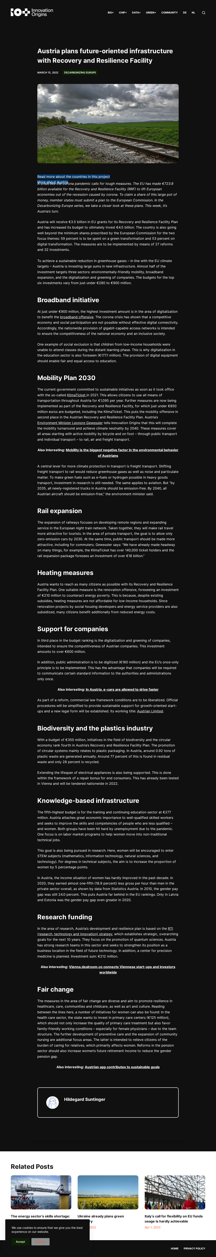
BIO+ (111, 12)
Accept (20, 1241)
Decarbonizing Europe (80, 72)
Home (174, 1248)
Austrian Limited (150, 711)
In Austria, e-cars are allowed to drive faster (122, 689)
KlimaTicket (76, 395)
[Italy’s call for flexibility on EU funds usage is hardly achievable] (175, 1192)
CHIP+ (123, 12)
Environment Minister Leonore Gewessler (70, 423)
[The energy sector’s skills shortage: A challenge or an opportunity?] (41, 1192)
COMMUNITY (169, 12)
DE (184, 12)
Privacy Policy (194, 1248)
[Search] (203, 12)
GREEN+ (151, 12)
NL (193, 12)
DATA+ (136, 12)
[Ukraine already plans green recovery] (108, 1192)
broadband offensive (76, 317)
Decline (40, 1241)
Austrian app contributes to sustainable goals (122, 1067)
